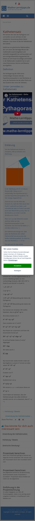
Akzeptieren (17, 265)
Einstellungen (12, 260)
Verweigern (17, 270)
